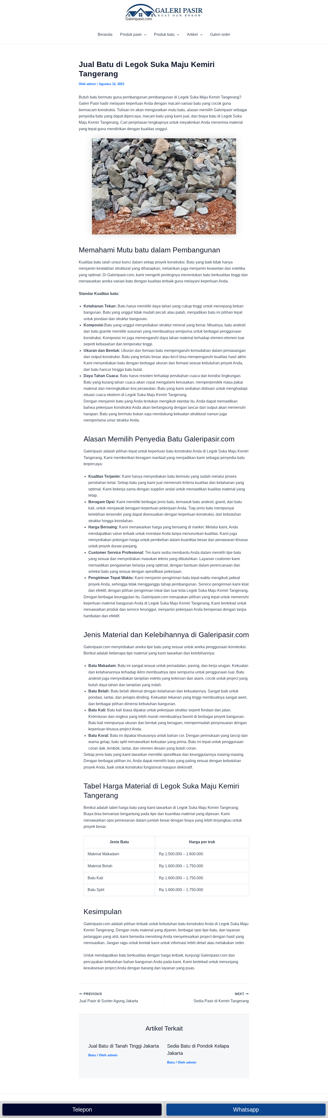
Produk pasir (131, 34)
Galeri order (220, 34)
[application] (144, 34)
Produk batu (164, 34)
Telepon (82, 1109)
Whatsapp (246, 1109)
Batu (92, 1055)
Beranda (105, 34)
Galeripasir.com (138, 19)
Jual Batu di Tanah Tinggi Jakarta (123, 1046)
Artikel (192, 34)
